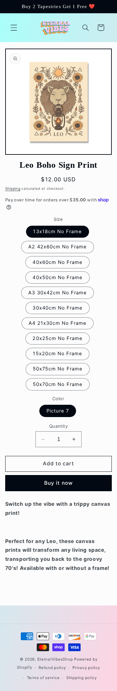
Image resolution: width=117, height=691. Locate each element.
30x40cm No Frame (57, 308)
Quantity (58, 426)
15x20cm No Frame (57, 354)
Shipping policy (81, 677)
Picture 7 (57, 411)
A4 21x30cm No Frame (57, 323)
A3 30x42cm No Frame (57, 293)
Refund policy (52, 667)
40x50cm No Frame (57, 277)
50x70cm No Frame (58, 384)
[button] (13, 27)
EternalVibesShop (55, 659)
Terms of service (43, 677)
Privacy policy (86, 667)
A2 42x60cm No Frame (57, 247)
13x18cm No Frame (57, 231)
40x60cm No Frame (57, 262)
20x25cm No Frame (57, 338)
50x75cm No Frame (58, 369)
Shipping (12, 189)
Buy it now (58, 483)
